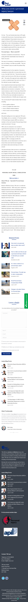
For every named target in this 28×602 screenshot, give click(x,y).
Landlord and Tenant (18, 457)
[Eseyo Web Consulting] (18, 598)
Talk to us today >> (14, 178)
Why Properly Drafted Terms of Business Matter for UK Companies (15, 378)
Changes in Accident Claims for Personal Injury (18, 290)
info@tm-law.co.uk (9, 560)
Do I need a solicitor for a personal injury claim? (17, 264)
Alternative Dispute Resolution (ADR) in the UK (16, 365)
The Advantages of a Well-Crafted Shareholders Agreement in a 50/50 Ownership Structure (15, 401)
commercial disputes (13, 462)
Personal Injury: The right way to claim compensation (18, 273)
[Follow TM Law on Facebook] (6, 579)
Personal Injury (6, 20)
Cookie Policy (14, 600)
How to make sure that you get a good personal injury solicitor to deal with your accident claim (18, 254)
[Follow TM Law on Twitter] (3, 579)
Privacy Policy (23, 598)
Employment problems (8, 455)
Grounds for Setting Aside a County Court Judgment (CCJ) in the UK (15, 385)
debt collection (4, 464)
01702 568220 (10, 557)
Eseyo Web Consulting (12, 598)
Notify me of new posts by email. (11, 350)
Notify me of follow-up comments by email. (13, 347)
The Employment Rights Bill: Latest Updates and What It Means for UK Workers (15, 392)
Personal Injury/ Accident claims (14, 454)
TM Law (8, 590)
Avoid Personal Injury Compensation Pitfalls (16, 281)
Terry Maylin (14, 414)
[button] (10, 432)
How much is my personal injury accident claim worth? (18, 244)
